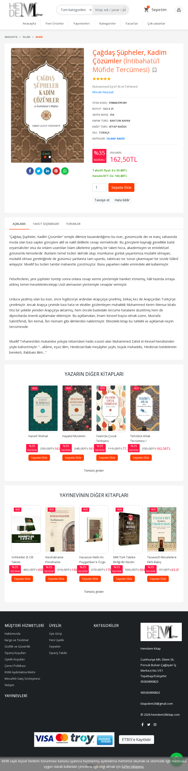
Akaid (121, 138)
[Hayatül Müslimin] (77, 408)
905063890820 (150, 692)
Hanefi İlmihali (38, 436)
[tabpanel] (47, 105)
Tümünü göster (94, 470)
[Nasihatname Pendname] (60, 529)
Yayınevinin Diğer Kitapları (94, 495)
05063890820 (149, 681)
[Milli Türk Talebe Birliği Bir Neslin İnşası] (128, 529)
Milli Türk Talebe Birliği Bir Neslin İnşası (124, 562)
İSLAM (111, 138)
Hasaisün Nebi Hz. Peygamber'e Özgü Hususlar (92, 562)
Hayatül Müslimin (74, 436)
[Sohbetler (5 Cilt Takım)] (26, 529)
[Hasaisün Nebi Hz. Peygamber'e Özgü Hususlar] (94, 529)
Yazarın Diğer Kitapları (94, 374)
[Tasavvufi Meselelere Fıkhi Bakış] (162, 529)
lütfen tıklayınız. (133, 766)
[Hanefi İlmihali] (43, 408)
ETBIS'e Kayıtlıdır (136, 739)
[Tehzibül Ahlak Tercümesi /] (145, 408)
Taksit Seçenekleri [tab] (46, 224)
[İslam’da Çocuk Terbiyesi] (111, 408)
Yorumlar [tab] (73, 224)
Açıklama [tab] (19, 224)
